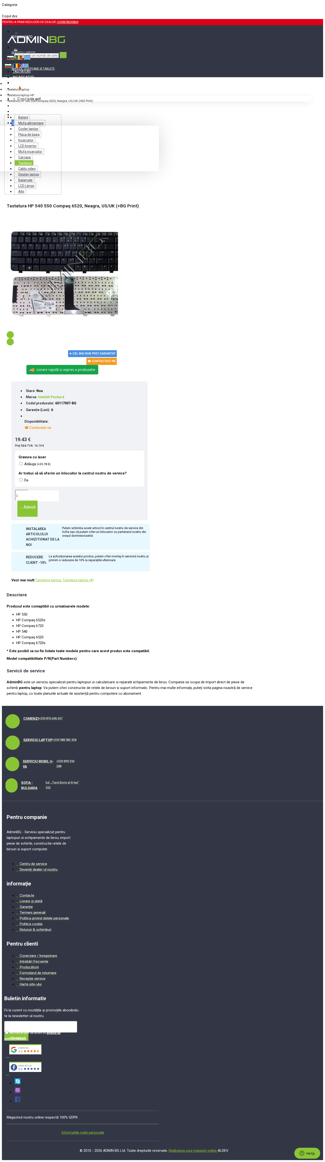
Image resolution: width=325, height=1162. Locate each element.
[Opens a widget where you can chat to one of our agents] (307, 1154)
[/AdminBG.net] (18, 1101)
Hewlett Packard (51, 397)
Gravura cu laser (32, 457)
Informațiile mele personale (82, 1132)
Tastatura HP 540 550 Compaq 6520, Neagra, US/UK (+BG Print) (50, 101)
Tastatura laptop (18, 89)
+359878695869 (67, 22)
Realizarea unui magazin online (193, 1150)
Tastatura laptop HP (20, 95)
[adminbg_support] (18, 1083)
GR (20, 10)
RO (12, 10)
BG (4, 10)
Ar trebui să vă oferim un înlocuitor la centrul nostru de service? (73, 473)
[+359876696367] (18, 1092)
